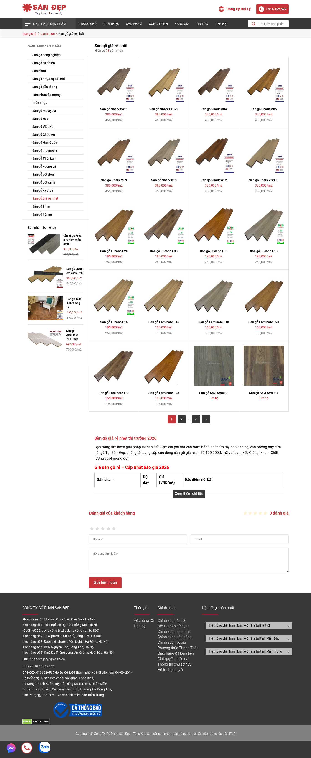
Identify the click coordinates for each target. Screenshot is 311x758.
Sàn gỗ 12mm (42, 214)
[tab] (249, 625)
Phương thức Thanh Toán (178, 648)
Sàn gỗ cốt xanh (43, 182)
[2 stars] (97, 527)
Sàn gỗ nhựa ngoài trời (48, 79)
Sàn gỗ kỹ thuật (43, 190)
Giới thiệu (111, 24)
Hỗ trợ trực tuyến (171, 670)
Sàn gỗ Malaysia (44, 111)
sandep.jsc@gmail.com (48, 659)
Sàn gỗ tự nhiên (43, 63)
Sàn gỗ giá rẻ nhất (45, 198)
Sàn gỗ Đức (40, 118)
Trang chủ (88, 24)
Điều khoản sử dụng (174, 626)
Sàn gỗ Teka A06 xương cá (74, 303)
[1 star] (91, 527)
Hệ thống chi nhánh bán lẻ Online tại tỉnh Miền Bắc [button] (244, 638)
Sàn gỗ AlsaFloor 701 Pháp (72, 335)
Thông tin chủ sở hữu (175, 664)
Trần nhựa (39, 103)
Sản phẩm (134, 24)
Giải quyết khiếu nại (173, 659)
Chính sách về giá (172, 642)
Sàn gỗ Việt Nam (44, 126)
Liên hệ (220, 24)
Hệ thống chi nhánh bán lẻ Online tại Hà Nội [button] (239, 625)
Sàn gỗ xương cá (44, 166)
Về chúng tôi (144, 620)
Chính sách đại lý (171, 620)
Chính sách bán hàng (175, 637)
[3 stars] (102, 527)
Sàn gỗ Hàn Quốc (44, 142)
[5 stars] (114, 527)
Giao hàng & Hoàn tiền (176, 653)
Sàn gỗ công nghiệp (46, 55)
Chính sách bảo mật (174, 631)
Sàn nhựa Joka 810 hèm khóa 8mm (72, 240)
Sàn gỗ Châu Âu (43, 134)
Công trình (158, 24)
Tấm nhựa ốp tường (46, 95)
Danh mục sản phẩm (49, 24)
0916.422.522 (45, 666)
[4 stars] (108, 527)
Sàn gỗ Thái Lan (44, 158)
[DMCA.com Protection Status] (36, 723)
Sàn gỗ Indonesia (44, 150)
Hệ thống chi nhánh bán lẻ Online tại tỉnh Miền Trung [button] (245, 651)
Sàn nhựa (39, 71)
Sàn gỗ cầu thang (44, 87)
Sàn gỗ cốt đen (43, 174)
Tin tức (202, 24)
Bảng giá (182, 24)
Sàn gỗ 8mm (41, 206)
